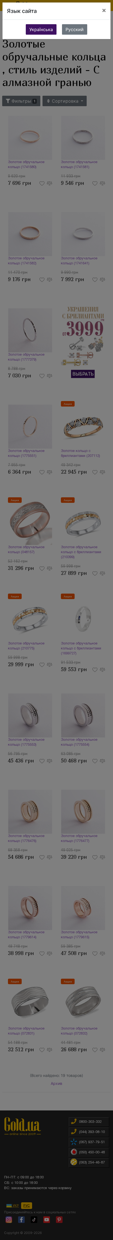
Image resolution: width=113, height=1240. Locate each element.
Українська (41, 29)
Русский (75, 29)
